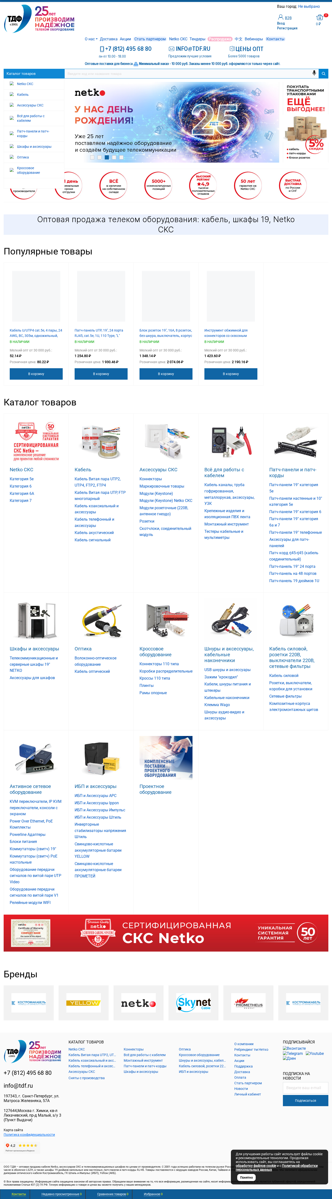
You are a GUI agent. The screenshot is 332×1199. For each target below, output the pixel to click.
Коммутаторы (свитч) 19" (33, 849)
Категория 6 (21, 486)
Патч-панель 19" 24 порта (292, 566)
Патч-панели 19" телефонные (295, 532)
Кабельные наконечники (226, 697)
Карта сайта (13, 1130)
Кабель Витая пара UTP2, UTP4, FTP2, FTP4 (98, 482)
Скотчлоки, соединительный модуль (165, 531)
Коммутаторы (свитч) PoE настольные (33, 859)
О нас (90, 39)
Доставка (109, 39)
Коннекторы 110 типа (159, 664)
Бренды (21, 974)
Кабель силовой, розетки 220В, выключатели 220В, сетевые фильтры (292, 657)
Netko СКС (178, 39)
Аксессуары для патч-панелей (289, 542)
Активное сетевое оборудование (30, 789)
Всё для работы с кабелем (224, 472)
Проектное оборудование (156, 789)
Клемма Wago (217, 704)
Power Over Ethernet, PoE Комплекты (31, 824)
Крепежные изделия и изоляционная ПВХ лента (227, 513)
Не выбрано (309, 6)
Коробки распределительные (166, 671)
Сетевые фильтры (285, 696)
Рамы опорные (153, 693)
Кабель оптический (92, 671)
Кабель (83, 470)
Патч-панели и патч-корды (292, 472)
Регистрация (287, 28)
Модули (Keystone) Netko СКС (166, 500)
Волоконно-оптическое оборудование (95, 661)
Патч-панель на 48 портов (292, 573)
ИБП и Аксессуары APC (95, 795)
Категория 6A (22, 493)
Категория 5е (22, 479)
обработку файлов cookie (256, 1166)
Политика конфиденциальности (29, 1135)
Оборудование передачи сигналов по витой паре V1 (34, 892)
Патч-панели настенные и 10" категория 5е (295, 501)
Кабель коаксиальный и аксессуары (97, 509)
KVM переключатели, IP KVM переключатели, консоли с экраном (35, 807)
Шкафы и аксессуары (34, 649)
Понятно (246, 1177)
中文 (239, 39)
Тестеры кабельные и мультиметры (223, 534)
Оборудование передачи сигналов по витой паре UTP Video (35, 875)
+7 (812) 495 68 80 (128, 49)
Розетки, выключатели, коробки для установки (290, 686)
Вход (281, 23)
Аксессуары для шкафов (32, 677)
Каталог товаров (21, 73)
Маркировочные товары (162, 486)
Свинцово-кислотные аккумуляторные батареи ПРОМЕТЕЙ (98, 869)
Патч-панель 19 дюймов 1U (294, 580)
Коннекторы (151, 479)
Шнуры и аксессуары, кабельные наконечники (229, 654)
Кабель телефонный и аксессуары (94, 522)
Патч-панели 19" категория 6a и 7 (293, 521)
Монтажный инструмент (226, 524)
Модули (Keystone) (156, 493)
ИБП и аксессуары (96, 786)
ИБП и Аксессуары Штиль (98, 817)
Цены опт (249, 49)
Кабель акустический (94, 532)
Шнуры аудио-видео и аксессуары (224, 715)
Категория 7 (21, 500)
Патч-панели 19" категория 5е (293, 487)
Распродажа (220, 39)
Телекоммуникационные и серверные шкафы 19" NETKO (34, 664)
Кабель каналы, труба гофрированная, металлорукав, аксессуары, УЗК (229, 494)
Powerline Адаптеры (27, 834)
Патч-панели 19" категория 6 (295, 511)
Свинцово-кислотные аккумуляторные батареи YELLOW (98, 850)
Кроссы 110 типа (155, 678)
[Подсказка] (166, 933)
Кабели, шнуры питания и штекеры (227, 687)
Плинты (147, 685)
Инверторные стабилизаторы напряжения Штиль (100, 830)
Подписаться (305, 1101)
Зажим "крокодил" (221, 677)
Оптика (83, 649)
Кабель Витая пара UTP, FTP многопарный (100, 495)
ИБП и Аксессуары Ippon (97, 803)
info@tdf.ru (18, 1085)
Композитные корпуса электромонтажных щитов (293, 706)
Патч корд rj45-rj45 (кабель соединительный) (293, 556)
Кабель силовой (283, 675)
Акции (125, 39)
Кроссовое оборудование (156, 651)
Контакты (275, 39)
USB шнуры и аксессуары (227, 669)
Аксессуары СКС (158, 470)
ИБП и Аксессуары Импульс (100, 810)
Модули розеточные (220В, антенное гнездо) (164, 511)
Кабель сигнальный (93, 540)
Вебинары (254, 39)
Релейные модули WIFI (30, 902)
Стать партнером (150, 39)
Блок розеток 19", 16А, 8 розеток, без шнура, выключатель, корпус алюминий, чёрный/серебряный (166, 335)
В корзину (36, 374)
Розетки (147, 521)
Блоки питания (23, 841)
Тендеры (197, 39)
